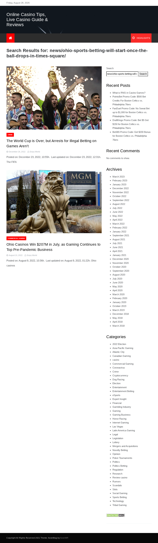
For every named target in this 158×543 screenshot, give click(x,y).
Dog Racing (118, 379)
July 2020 (117, 278)
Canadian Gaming (121, 356)
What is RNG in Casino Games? (128, 92)
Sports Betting (119, 497)
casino (115, 359)
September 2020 (120, 270)
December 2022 (120, 188)
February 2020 (119, 298)
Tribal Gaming (119, 505)
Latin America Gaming (123, 430)
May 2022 (117, 216)
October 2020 (119, 266)
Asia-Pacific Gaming (122, 348)
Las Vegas (117, 426)
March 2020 (118, 294)
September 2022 (120, 200)
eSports (116, 395)
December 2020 (120, 259)
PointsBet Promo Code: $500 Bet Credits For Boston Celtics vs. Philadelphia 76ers (129, 100)
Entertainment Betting (123, 391)
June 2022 (117, 212)
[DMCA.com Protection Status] (115, 515)
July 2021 (117, 243)
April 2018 (117, 321)
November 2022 (120, 192)
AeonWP (64, 538)
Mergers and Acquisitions (125, 446)
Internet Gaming (120, 422)
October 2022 (119, 196)
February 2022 (119, 227)
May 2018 (117, 318)
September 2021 (120, 235)
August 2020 (118, 274)
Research (117, 473)
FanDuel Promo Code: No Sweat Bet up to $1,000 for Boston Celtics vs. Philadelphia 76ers (131, 112)
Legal (115, 434)
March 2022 (118, 223)
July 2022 (117, 208)
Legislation (117, 438)
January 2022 (119, 231)
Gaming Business (121, 414)
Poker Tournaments (122, 458)
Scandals (117, 485)
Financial (116, 403)
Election (116, 383)
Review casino (119, 477)
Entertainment (119, 387)
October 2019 (119, 306)
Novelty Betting (120, 450)
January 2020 (119, 302)
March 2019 (118, 310)
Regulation (117, 469)
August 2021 (118, 239)
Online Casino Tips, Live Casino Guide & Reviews (27, 19)
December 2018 (120, 314)
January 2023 (119, 184)
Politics (116, 462)
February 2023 (119, 180)
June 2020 (117, 282)
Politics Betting (119, 466)
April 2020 (117, 290)
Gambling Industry (121, 407)
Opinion (116, 454)
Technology (118, 501)
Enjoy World (35, 152)
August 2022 (118, 204)
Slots (115, 489)
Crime (10, 135)
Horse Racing (119, 418)
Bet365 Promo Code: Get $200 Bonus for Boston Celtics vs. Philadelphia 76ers (131, 136)
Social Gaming (119, 493)
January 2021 (119, 255)
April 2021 (117, 251)
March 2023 (118, 176)
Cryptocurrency (120, 375)
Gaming (116, 411)
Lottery (115, 442)
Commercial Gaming (16, 238)
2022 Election (119, 344)
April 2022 (117, 219)
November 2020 (120, 263)
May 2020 (117, 286)
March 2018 (118, 325)
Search (110, 68)
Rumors (116, 481)
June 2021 (117, 247)
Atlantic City (118, 352)
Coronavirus (118, 367)
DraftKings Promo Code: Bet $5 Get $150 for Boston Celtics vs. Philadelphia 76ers (130, 124)
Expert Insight (119, 399)
